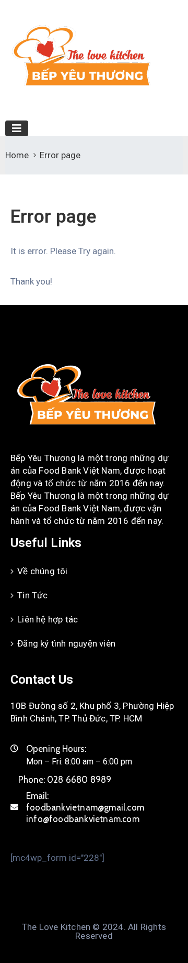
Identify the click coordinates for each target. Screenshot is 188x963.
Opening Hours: (56, 748)
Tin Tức (32, 595)
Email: (85, 807)
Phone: (65, 779)
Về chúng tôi (42, 571)
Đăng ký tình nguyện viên (66, 643)
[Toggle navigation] (16, 128)
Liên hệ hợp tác (47, 619)
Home (17, 155)
